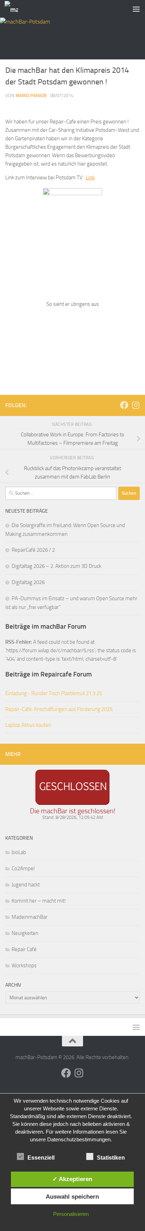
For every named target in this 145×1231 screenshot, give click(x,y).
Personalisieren (71, 1214)
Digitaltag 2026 (28, 582)
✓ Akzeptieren (72, 1179)
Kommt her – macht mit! (39, 901)
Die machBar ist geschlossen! (72, 811)
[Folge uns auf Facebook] (124, 405)
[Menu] (136, 9)
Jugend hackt (26, 884)
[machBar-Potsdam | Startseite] (13, 9)
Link (90, 177)
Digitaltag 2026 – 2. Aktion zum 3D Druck (56, 566)
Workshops (24, 965)
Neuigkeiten (25, 933)
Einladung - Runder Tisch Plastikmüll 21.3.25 (53, 693)
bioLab (19, 852)
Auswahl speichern (72, 1196)
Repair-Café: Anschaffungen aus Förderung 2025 (59, 709)
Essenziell (41, 1158)
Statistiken (111, 1158)
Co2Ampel (23, 868)
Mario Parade (31, 95)
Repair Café (24, 949)
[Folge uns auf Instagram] (135, 405)
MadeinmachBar (30, 917)
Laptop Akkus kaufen (28, 725)
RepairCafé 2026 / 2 (33, 550)
